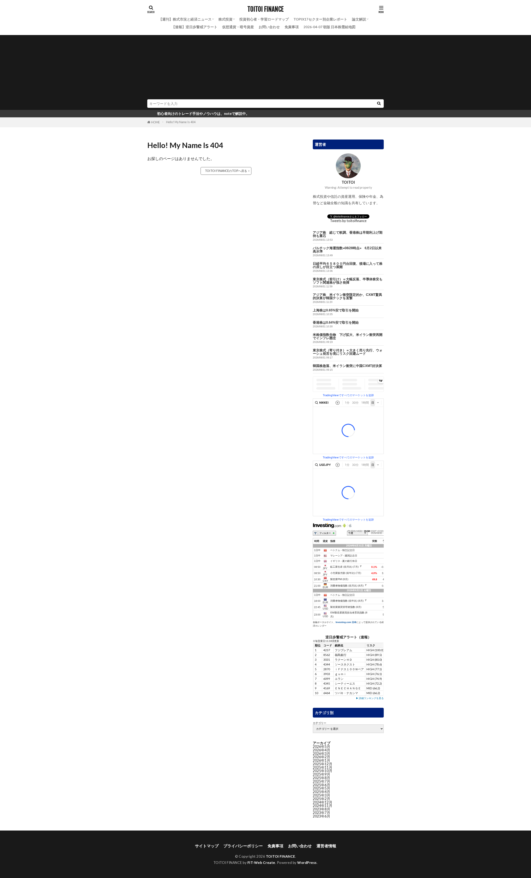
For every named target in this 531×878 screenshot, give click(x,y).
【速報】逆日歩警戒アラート (194, 27)
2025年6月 (321, 785)
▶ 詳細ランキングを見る (370, 698)
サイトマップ (207, 845)
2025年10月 (322, 771)
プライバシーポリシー (243, 845)
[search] (379, 103)
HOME (155, 122)
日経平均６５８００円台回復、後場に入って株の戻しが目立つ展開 (347, 265)
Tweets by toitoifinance (348, 221)
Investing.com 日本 (346, 622)
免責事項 (292, 27)
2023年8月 (321, 809)
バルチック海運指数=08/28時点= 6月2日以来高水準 (347, 249)
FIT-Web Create (261, 862)
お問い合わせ (269, 27)
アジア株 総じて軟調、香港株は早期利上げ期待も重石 (347, 234)
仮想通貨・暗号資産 (238, 27)
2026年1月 (321, 760)
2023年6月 (321, 816)
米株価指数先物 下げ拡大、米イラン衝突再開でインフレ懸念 (347, 336)
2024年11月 (322, 805)
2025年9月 (321, 774)
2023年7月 (321, 812)
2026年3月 (321, 753)
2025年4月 (321, 791)
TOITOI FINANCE (265, 9)
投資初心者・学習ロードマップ (264, 19)
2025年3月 (321, 795)
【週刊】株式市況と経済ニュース (185, 19)
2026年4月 (321, 750)
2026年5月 (321, 746)
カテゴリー (319, 723)
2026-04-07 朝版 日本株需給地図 (329, 27)
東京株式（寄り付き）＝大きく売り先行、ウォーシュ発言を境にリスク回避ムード (347, 352)
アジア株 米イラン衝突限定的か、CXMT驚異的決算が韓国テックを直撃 (347, 296)
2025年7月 (321, 781)
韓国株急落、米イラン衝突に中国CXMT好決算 (347, 366)
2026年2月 (321, 757)
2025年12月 (322, 764)
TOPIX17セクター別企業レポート (320, 19)
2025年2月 (321, 799)
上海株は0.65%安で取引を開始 (336, 310)
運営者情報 (326, 845)
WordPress (307, 862)
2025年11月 (322, 767)
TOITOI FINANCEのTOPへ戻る (226, 170)
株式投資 (225, 19)
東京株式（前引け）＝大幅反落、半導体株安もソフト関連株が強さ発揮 (347, 280)
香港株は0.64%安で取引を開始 (336, 322)
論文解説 (359, 19)
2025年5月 (321, 788)
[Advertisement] (265, 68)
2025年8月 (321, 778)
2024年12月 (322, 802)
